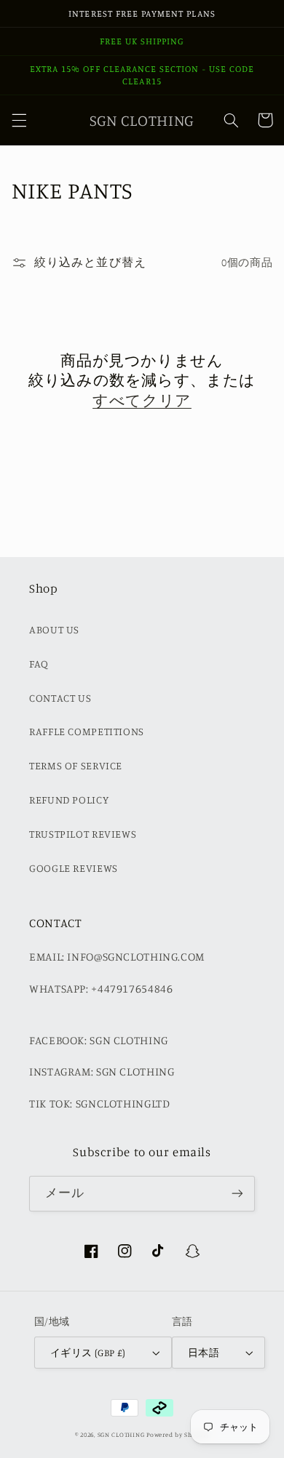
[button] (19, 120)
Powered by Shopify (177, 1434)
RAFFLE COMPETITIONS (86, 731)
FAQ (39, 663)
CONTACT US (60, 698)
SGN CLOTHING (121, 1434)
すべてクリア (142, 399)
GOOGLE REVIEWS (73, 868)
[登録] (237, 1193)
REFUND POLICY (69, 799)
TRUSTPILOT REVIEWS (82, 834)
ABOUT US (54, 629)
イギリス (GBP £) (88, 1352)
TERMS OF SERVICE (75, 765)
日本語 (203, 1352)
